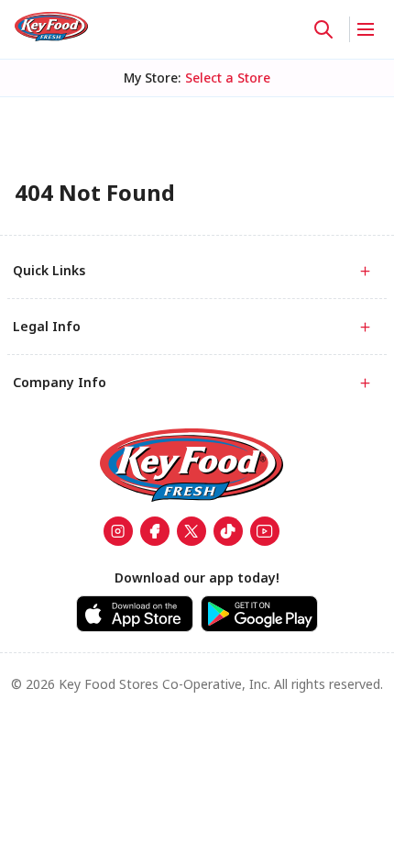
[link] (51, 26)
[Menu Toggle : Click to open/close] (364, 29)
